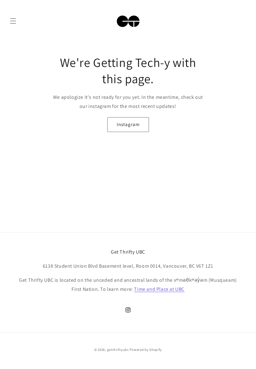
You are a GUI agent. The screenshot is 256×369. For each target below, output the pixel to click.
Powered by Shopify (146, 349)
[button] (13, 21)
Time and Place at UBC (159, 289)
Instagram (128, 124)
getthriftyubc (118, 349)
